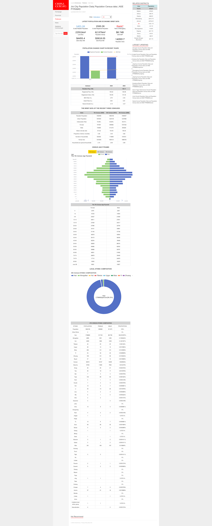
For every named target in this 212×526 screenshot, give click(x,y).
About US (90, 522)
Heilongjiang (96, 17)
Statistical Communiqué (59, 27)
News (56, 23)
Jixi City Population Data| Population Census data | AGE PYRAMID (97, 7)
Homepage (58, 12)
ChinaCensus (61, 5)
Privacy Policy (84, 522)
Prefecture (58, 19)
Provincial (58, 15)
